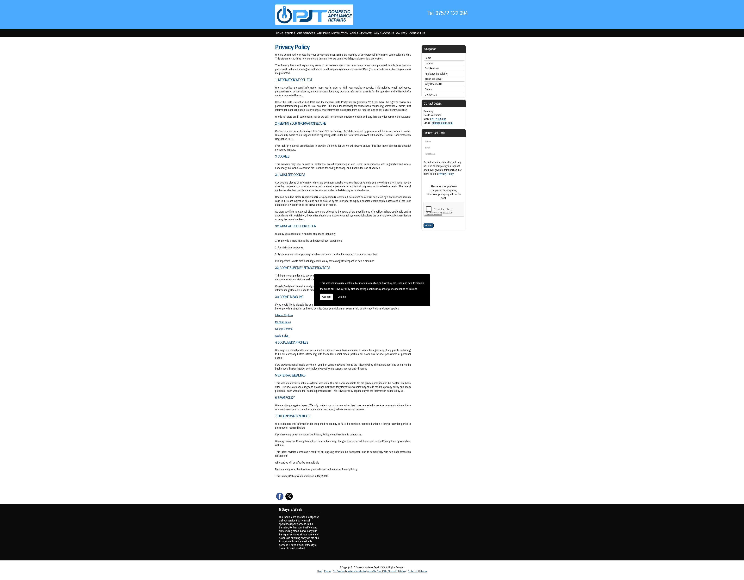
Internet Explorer (284, 315)
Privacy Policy (342, 289)
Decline (342, 296)
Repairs (290, 33)
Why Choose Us (384, 33)
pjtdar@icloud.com (442, 123)
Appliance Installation (332, 33)
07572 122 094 (438, 119)
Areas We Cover (361, 33)
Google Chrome (284, 329)
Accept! (326, 296)
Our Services (306, 33)
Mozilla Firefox (283, 322)
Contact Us (417, 33)
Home (279, 33)
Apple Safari (281, 336)
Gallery (401, 33)
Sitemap (423, 571)
